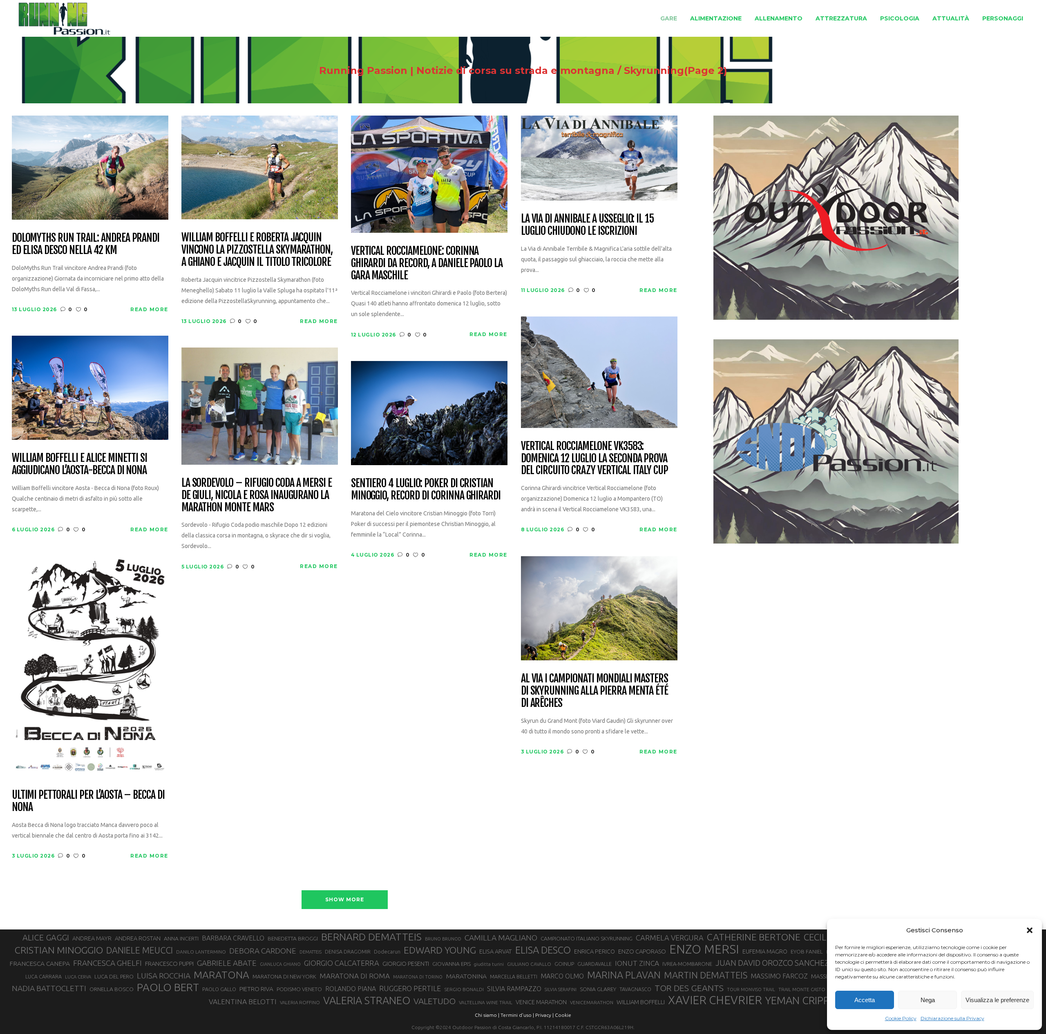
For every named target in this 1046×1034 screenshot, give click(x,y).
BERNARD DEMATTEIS (371, 936)
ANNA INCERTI (181, 938)
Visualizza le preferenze (997, 999)
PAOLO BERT (168, 987)
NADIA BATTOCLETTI (49, 988)
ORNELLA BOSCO (111, 989)
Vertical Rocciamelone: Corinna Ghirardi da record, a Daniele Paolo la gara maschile (427, 263)
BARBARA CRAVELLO (233, 938)
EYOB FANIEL (807, 952)
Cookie (563, 1015)
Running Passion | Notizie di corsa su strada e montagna (467, 71)
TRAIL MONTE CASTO (801, 989)
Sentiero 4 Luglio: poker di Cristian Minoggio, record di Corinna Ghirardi (426, 489)
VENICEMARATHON (591, 1002)
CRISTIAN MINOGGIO (59, 950)
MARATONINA (466, 976)
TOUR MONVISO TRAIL (751, 989)
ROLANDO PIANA (350, 988)
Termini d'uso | (517, 1015)
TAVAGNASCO (635, 989)
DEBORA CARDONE (262, 950)
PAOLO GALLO (219, 989)
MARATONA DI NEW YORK (284, 976)
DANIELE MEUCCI (139, 950)
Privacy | (544, 1015)
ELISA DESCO (543, 950)
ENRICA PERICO (594, 951)
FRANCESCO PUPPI (169, 963)
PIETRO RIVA (256, 988)
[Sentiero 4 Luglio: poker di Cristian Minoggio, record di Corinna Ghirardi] (429, 412)
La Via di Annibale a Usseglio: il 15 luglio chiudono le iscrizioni (587, 225)
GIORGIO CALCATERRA (341, 963)
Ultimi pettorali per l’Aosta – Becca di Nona (88, 801)
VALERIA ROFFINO (300, 1002)
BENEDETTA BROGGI (293, 938)
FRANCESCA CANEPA (39, 963)
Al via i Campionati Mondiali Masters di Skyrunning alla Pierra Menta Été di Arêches (594, 691)
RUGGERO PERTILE (410, 988)
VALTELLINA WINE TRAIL (485, 1002)
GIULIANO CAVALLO (529, 964)
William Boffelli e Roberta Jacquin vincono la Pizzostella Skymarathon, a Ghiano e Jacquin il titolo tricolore (257, 250)
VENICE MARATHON (541, 1002)
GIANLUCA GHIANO (280, 964)
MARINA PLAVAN (624, 974)
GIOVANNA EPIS (451, 963)
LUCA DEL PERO (114, 976)
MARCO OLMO (562, 976)
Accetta (864, 999)
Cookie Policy (900, 1018)
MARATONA (221, 974)
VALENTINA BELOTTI (243, 1001)
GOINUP (564, 964)
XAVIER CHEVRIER (715, 1000)
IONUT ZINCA (637, 963)
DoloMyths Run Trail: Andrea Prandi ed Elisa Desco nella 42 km (86, 244)
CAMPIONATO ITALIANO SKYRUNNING (587, 938)
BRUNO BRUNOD (443, 938)
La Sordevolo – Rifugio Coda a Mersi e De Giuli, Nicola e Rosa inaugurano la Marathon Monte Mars (256, 495)
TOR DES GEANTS (689, 988)
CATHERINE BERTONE (753, 936)
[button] (1030, 930)
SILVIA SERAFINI (561, 989)
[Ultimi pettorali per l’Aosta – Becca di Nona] (90, 665)
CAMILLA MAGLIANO (501, 937)
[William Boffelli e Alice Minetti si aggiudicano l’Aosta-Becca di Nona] (90, 387)
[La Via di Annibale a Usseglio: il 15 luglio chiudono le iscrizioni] (599, 157)
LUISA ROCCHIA (163, 975)
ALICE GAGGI (45, 937)
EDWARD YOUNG (440, 950)
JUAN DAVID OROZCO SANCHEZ (772, 962)
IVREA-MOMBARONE (687, 964)
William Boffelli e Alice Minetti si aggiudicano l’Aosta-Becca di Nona (80, 464)
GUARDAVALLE (594, 964)
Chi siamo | (487, 1015)
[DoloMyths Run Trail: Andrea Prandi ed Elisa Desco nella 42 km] (90, 167)
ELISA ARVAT (495, 951)
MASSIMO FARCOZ (779, 976)
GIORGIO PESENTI (405, 963)
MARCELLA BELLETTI (513, 976)
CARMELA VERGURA (670, 938)
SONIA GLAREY (598, 989)
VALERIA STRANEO (366, 1000)
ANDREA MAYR (92, 938)
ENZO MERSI (704, 949)
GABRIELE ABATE (227, 962)
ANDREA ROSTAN (138, 938)
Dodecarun (387, 951)
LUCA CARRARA (43, 976)
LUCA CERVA (78, 976)
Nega (928, 999)
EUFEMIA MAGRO (764, 951)
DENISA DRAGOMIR (348, 951)
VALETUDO (434, 1001)
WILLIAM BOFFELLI (641, 1001)
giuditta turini (489, 964)
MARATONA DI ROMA (355, 976)
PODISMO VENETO (299, 989)
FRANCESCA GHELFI (107, 962)
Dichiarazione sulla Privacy (952, 1018)
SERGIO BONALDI (464, 989)
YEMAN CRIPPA (800, 1000)
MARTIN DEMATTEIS (705, 975)
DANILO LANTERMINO (201, 951)
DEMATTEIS (310, 951)
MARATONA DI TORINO (418, 976)
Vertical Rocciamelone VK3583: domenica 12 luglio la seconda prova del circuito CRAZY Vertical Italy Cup (594, 458)
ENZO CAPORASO (642, 951)
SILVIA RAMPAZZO (514, 988)
